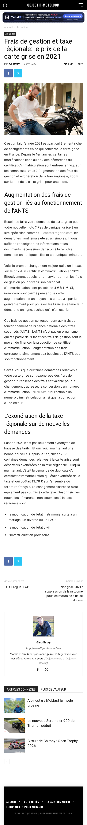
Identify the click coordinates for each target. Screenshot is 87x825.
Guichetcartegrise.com (55, 233)
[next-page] (13, 761)
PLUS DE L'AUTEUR (53, 689)
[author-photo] (43, 636)
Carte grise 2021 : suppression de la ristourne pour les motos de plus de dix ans (64, 593)
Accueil (8, 27)
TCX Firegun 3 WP (16, 587)
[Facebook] (8, 73)
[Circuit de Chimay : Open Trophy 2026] (14, 746)
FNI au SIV (38, 392)
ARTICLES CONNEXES (21, 689)
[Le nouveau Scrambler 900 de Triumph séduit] (14, 725)
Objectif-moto (54, 658)
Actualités (22, 27)
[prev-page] (7, 761)
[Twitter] (18, 73)
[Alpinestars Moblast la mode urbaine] (14, 705)
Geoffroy (14, 63)
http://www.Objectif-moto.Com (43, 648)
